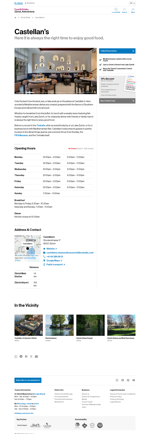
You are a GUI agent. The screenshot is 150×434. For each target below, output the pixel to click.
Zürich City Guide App (63, 394)
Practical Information (63, 399)
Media (84, 399)
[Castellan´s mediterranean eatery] (56, 71)
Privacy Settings (117, 399)
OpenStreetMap (29, 258)
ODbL (17, 260)
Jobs (84, 407)
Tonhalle (41, 125)
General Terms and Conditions (123, 394)
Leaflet (20, 255)
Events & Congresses (91, 397)
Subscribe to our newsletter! (28, 380)
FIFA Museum (21, 135)
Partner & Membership (91, 404)
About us (85, 394)
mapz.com (34, 255)
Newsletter (59, 402)
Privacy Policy (116, 397)
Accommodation (61, 397)
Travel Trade (87, 402)
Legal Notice (115, 402)
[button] (27, 248)
